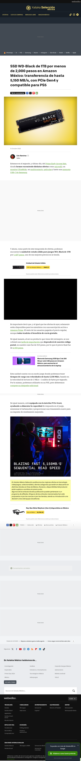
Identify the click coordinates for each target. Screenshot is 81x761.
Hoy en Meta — (35, 512)
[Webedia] (76, 1)
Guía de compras (17, 15)
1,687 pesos (19, 255)
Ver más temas (10, 682)
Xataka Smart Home (9, 716)
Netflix (68, 53)
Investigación (9, 666)
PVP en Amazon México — (38, 267)
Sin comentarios (18, 93)
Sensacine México (40, 745)
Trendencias (8, 728)
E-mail (37, 93)
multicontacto (36, 169)
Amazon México (43, 15)
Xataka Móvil (8, 710)
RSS (32, 648)
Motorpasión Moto (70, 710)
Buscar (73, 690)
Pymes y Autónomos (23, 731)
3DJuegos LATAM (25, 745)
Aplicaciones (59, 670)
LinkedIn (40, 648)
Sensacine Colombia (38, 749)
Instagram (74, 14)
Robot (61, 53)
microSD (58, 166)
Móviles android (60, 673)
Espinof (37, 710)
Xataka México (9, 745)
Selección (40, 7)
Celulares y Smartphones (38, 670)
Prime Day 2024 (10, 673)
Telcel (57, 677)
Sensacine (38, 708)
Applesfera (8, 713)
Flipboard (33, 93)
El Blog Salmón (24, 728)
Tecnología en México (37, 673)
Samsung (28, 53)
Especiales (8, 670)
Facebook (27, 93)
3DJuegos (23, 708)
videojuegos (34, 677)
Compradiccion (9, 733)
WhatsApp (9, 53)
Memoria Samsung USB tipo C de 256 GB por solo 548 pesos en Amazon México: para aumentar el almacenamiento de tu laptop (52, 362)
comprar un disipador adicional (24, 385)
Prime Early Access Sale (56, 163)
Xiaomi (36, 53)
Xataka (7, 708)
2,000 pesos (18, 348)
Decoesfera (8, 730)
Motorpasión (69, 708)
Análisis (32, 666)
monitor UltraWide (18, 169)
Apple (74, 53)
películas (48, 169)
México (7, 677)
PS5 (21, 53)
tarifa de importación (30, 342)
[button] (22, 155)
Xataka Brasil (9, 748)
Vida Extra (23, 710)
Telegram (77, 14)
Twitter (30, 93)
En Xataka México (42, 356)
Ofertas (5, 15)
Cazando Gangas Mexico (63, 666)
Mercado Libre (30, 15)
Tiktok (70, 14)
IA (16, 53)
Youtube (20, 648)
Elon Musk (53, 53)
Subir (71, 699)
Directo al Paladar (55, 708)
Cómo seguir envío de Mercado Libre (59, 641)
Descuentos (50, 525)
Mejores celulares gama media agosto (33, 641)
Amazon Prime (16, 330)
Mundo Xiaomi (9, 720)
